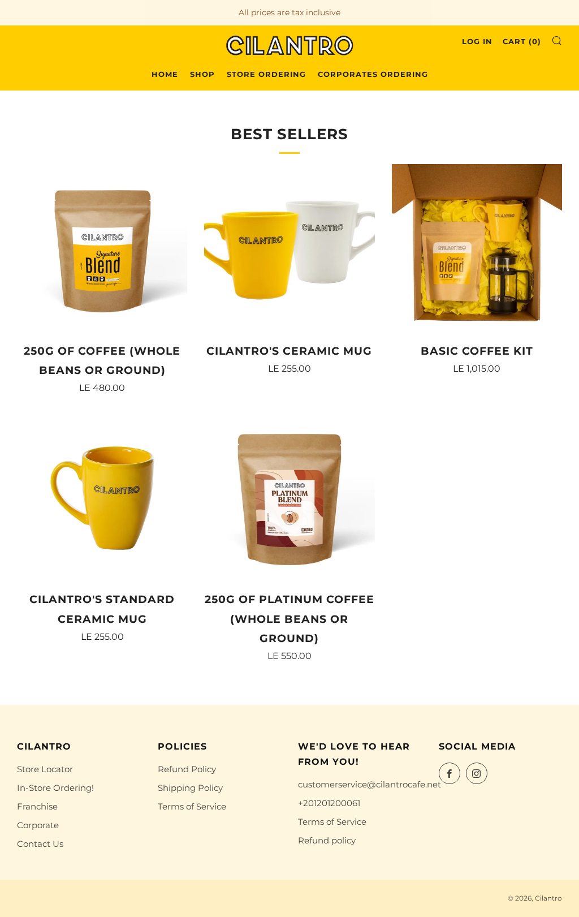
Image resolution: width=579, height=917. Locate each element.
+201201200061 (329, 803)
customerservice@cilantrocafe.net (369, 784)
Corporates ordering (373, 74)
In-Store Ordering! (55, 787)
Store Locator (45, 769)
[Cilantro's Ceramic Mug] (289, 249)
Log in (477, 41)
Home (165, 74)
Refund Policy (187, 769)
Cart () (522, 41)
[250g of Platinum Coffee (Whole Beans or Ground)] (289, 498)
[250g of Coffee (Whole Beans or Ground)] (102, 249)
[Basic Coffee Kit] (477, 249)
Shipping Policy (190, 787)
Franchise (37, 806)
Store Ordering (266, 74)
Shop (202, 74)
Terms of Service (192, 806)
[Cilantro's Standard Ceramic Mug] (102, 498)
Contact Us (40, 843)
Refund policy (327, 840)
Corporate (38, 825)
